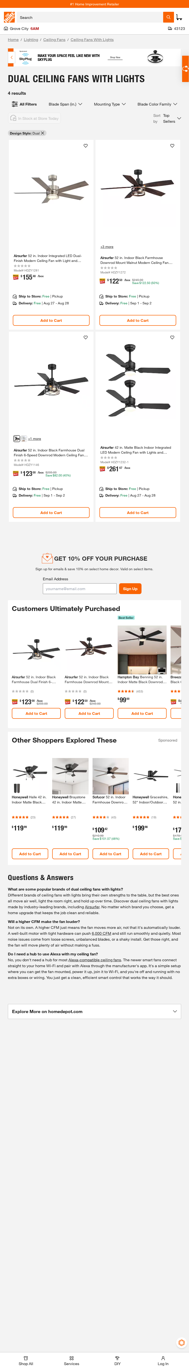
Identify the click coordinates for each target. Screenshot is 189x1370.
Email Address (55, 578)
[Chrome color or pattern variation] (24, 439)
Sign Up (130, 588)
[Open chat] (185, 69)
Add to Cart (51, 320)
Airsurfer (92, 906)
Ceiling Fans (54, 39)
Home (13, 39)
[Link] (51, 235)
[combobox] (90, 17)
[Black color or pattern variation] (17, 439)
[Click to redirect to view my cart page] (179, 17)
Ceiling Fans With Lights (92, 39)
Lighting (31, 39)
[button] (167, 118)
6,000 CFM (101, 933)
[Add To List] (86, 146)
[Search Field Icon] (168, 17)
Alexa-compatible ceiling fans (94, 959)
